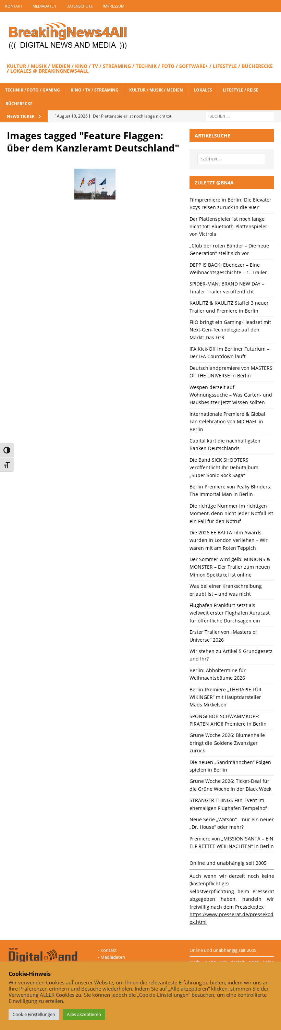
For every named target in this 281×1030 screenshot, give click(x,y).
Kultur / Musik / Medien (156, 90)
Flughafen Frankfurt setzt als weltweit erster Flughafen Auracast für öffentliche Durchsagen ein (230, 613)
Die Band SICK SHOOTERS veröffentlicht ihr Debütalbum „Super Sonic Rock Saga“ (224, 467)
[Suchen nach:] (240, 115)
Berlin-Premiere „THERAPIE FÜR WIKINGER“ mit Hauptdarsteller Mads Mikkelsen (225, 697)
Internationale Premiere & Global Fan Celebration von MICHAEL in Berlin (227, 422)
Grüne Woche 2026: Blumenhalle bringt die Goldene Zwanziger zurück (227, 743)
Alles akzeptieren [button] (84, 1014)
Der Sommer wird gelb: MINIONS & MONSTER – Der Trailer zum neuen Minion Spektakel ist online (230, 567)
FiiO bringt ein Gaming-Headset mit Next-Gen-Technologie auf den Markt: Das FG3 (230, 330)
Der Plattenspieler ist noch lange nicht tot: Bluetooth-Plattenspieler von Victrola (228, 227)
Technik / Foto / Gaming (32, 90)
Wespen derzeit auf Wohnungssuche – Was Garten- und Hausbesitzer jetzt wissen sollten (231, 395)
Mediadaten (44, 6)
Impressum (113, 6)
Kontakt (13, 6)
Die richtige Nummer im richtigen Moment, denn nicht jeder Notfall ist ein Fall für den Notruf (231, 513)
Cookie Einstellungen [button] (34, 1014)
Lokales (203, 90)
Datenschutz (79, 6)
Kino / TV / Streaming (95, 90)
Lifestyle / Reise (240, 90)
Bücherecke (19, 104)
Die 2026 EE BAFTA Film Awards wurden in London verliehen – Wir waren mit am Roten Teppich (229, 540)
